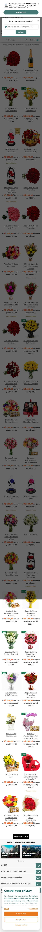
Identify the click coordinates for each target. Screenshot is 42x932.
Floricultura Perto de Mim (21, 842)
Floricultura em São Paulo (10, 854)
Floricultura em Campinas (29, 854)
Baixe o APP (21, 12)
